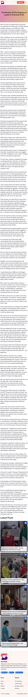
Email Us (17, 688)
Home (2, 681)
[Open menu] (26, 2)
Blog (2, 683)
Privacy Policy (18, 681)
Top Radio (4, 662)
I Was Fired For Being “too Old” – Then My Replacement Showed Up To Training (12, 548)
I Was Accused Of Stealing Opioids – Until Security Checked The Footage (12, 644)
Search (2, 686)
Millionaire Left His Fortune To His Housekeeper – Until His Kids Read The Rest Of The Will (14, 612)
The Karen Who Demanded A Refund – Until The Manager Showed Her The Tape (13, 580)
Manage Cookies (19, 686)
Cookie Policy (18, 683)
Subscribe (20, 2)
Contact (3, 688)
